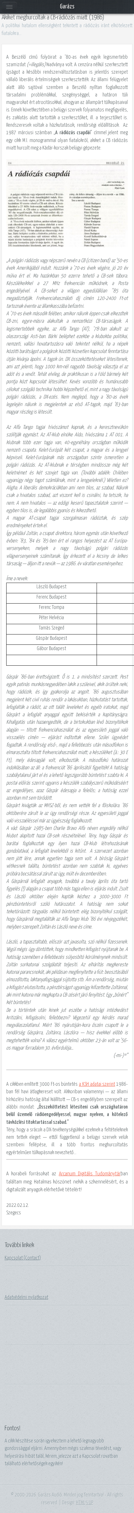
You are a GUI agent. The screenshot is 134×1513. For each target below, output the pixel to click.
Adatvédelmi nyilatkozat (26, 1297)
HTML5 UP (84, 1502)
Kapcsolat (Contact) (23, 1258)
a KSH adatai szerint (97, 1084)
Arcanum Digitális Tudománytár (90, 1174)
